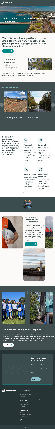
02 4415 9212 (23, 416)
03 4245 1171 (23, 406)
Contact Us (40, 405)
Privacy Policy (27, 427)
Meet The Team (30, 244)
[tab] (12, 61)
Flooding (33, 117)
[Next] (53, 105)
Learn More (7, 344)
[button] (2, 20)
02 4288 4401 (23, 396)
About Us (40, 390)
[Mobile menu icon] (52, 2)
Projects (40, 399)
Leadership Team (42, 393)
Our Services (7, 51)
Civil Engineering (13, 117)
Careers (40, 402)
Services (40, 396)
